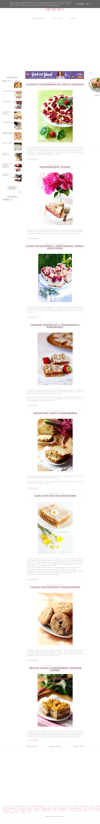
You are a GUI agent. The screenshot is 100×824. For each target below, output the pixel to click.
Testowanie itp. (46, 810)
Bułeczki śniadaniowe (9, 808)
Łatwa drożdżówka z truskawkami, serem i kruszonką (55, 247)
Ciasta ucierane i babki (22, 806)
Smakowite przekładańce (37, 806)
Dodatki (86, 810)
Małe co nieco (7, 810)
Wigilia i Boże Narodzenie (61, 808)
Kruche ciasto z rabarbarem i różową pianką (55, 669)
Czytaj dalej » (33, 159)
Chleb (92, 806)
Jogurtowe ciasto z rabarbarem (55, 413)
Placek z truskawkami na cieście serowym (55, 85)
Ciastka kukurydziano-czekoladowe (55, 587)
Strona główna (39, 18)
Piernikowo (97, 808)
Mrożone (30, 810)
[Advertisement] (47, 43)
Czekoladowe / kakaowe (75, 810)
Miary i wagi (57, 18)
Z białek (16, 810)
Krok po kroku (15, 812)
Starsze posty (78, 746)
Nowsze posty (31, 746)
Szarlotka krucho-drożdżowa (55, 496)
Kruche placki (84, 806)
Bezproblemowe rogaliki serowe (7, 133)
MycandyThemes (60, 816)
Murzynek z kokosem (6, 175)
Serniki (64, 806)
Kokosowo (56, 806)
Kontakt (73, 18)
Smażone (37, 808)
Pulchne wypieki (46, 808)
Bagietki (23, 810)
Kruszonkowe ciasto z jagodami (6, 113)
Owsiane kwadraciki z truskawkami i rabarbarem (55, 326)
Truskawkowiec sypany (55, 167)
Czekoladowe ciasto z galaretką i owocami (6, 165)
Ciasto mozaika (7, 101)
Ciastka (49, 806)
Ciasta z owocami (8, 806)
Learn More (80, 4)
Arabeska (54, 9)
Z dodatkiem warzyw (75, 808)
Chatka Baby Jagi (7, 122)
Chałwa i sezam (25, 812)
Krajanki (37, 810)
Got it (88, 4)
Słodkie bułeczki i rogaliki (25, 808)
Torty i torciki (87, 808)
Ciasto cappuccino (6, 154)
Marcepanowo (62, 810)
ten (35, 308)
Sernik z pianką (7, 143)
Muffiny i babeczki (73, 806)
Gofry (54, 810)
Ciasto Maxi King (7, 91)
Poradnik (6, 812)
